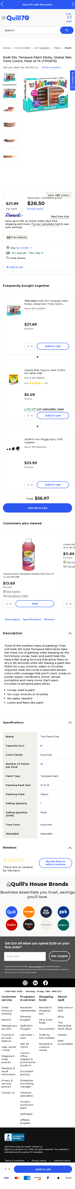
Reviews (49, 619)
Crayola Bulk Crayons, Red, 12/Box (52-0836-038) (44, 372)
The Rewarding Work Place (65, 1025)
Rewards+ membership (28, 1009)
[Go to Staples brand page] (11, 925)
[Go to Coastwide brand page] (29, 912)
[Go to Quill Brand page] (11, 912)
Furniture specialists (26, 1094)
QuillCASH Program (26, 1027)
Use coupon (59, 956)
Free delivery (19, 237)
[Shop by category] (3, 17)
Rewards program (25, 1018)
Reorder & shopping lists (45, 1010)
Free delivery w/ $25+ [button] (17, 596)
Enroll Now (35, 209)
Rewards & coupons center (45, 1046)
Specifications (32, 619)
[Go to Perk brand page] (63, 912)
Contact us (8, 1092)
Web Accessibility (65, 1042)
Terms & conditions (14, 1160)
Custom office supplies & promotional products (27, 1059)
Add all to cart (37, 508)
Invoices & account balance (7, 1037)
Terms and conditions (35, 966)
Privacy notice (39, 1160)
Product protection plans (26, 1104)
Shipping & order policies (8, 1059)
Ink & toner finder (46, 1021)
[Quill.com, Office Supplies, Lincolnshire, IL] (14, 1137)
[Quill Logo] (18, 17)
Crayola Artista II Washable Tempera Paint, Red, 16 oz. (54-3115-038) (28, 575)
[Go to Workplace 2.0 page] (63, 925)
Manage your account (9, 1027)
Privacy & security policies (7, 1083)
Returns (6, 1019)
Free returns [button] (18, 258)
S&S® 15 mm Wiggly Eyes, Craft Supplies (43, 441)
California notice (62, 1160)
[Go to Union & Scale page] (46, 925)
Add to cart (43, 1169)
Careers (62, 1034)
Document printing (26, 1073)
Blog (61, 1016)
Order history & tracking (6, 1010)
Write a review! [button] (51, 67)
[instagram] (25, 983)
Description (12, 619)
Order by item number (47, 1036)
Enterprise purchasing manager (26, 1083)
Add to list (16, 267)
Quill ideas (26, 1113)
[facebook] (45, 983)
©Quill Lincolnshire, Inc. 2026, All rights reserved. (28, 1149)
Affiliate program (25, 1121)
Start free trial (60, 216)
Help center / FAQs (8, 1048)
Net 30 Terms (24, 1045)
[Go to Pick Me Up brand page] (46, 912)
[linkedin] (35, 983)
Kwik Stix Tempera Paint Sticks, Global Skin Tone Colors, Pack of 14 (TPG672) (46, 302)
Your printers (47, 1028)
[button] (73, 4)
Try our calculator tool (45, 224)
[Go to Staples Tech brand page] (29, 925)
